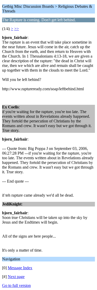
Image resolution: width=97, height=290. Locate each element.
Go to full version (16, 285)
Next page (16, 276)
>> (16, 28)
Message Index (20, 268)
